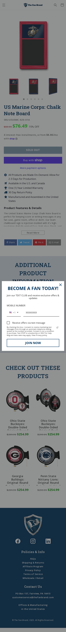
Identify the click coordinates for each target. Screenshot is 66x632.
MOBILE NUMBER (16, 305)
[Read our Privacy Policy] (57, 327)
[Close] (60, 284)
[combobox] (14, 313)
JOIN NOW (33, 343)
